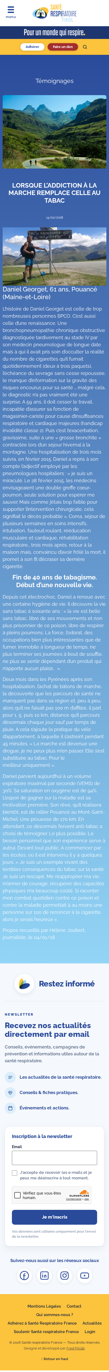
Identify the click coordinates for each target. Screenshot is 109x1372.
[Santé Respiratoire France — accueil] (54, 13)
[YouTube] (85, 1276)
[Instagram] (64, 1276)
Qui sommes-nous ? (54, 1314)
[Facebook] (24, 1276)
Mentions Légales (44, 1306)
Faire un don (63, 47)
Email (17, 1147)
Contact (74, 1306)
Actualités (92, 1323)
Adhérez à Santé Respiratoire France (42, 1323)
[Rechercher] (85, 47)
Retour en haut (54, 1359)
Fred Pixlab (75, 1348)
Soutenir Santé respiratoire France (46, 1331)
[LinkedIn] (44, 1276)
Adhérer (32, 47)
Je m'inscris (54, 1217)
